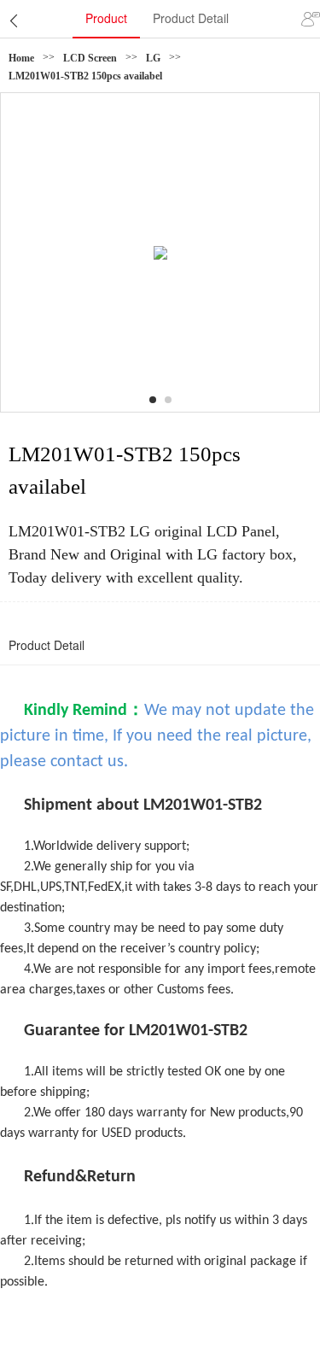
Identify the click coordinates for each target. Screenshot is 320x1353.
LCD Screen (90, 58)
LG (153, 58)
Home (21, 58)
